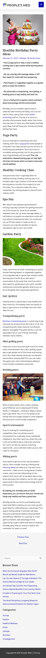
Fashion (6, 619)
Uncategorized (9, 639)
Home (5, 627)
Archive (6, 615)
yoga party (24, 143)
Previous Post (23, 537)
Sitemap (36, 653)
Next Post (23, 543)
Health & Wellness (10, 623)
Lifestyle (22, 58)
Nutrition (6, 635)
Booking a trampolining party (15, 321)
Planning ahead (9, 467)
